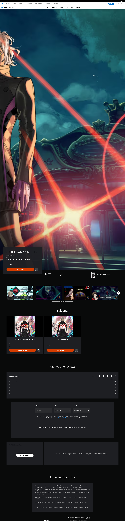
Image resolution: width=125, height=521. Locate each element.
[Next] (118, 293)
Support (55, 3)
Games (20, 3)
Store (7, 3)
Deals (61, 7)
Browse (78, 7)
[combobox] (43, 410)
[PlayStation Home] (2, 3)
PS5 (14, 3)
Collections (54, 7)
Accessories (38, 3)
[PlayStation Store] (8, 7)
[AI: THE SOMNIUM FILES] (20, 293)
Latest (46, 7)
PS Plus (29, 3)
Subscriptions (69, 7)
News (47, 3)
